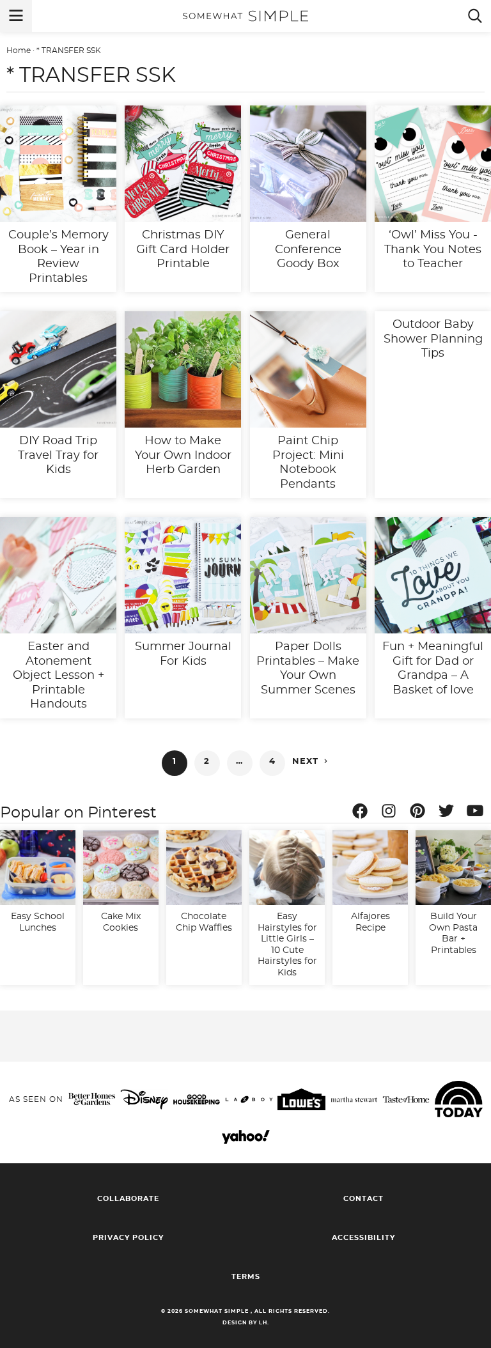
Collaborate (128, 1198)
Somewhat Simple (245, 16)
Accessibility (363, 1237)
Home (18, 50)
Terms (245, 1276)
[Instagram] (392, 813)
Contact (363, 1198)
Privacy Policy (128, 1237)
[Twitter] (449, 813)
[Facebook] (363, 813)
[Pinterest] (420, 813)
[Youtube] (478, 813)
